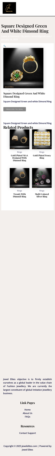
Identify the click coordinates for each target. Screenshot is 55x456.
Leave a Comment (10, 36)
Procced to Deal (14, 109)
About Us (27, 413)
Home (27, 409)
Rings (6, 89)
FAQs (27, 416)
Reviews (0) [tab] (15, 116)
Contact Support (27, 433)
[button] (4, 46)
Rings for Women (18, 89)
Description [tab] (15, 113)
